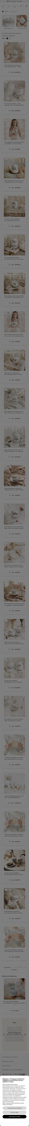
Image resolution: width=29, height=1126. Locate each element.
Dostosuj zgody (15, 1112)
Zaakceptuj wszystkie (14, 1116)
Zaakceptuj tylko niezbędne (14, 1108)
